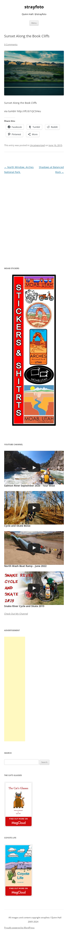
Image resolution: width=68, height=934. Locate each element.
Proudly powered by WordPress (19, 927)
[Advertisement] (14, 689)
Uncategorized (37, 145)
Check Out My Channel (16, 613)
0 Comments (10, 44)
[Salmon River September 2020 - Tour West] (34, 467)
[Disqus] (34, 218)
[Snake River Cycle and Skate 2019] (34, 588)
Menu (34, 23)
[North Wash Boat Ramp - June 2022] (34, 548)
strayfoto (34, 7)
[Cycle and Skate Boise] (34, 508)
